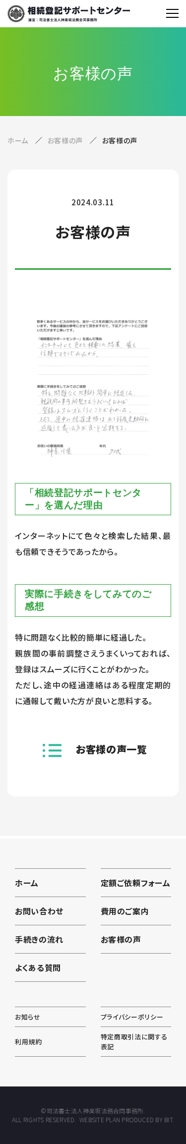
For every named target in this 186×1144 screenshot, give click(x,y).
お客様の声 (66, 140)
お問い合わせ (39, 911)
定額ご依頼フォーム (136, 883)
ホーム (17, 140)
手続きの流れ (39, 939)
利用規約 (28, 1041)
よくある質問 (38, 967)
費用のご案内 (125, 911)
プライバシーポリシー (132, 1017)
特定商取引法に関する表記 (134, 1041)
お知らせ (28, 1017)
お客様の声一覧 (111, 749)
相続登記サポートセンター (68, 13)
